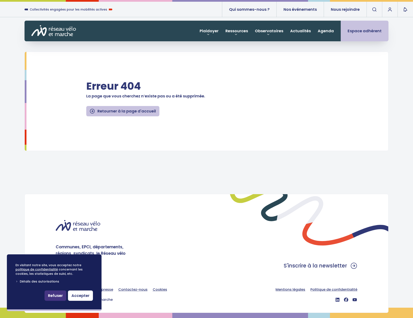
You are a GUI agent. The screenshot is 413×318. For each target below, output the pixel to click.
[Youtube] (354, 299)
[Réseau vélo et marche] (53, 30)
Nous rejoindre (345, 9)
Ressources (236, 31)
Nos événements (300, 9)
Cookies (160, 289)
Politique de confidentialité (333, 289)
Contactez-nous (133, 289)
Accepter (80, 295)
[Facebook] (346, 299)
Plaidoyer (209, 31)
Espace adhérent (365, 31)
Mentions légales (290, 289)
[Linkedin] (337, 299)
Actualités (300, 31)
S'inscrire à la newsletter (315, 265)
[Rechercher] (374, 9)
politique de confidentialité (36, 269)
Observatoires (269, 31)
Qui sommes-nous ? (249, 9)
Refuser (55, 295)
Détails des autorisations (39, 281)
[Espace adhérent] (390, 9)
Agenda (326, 31)
